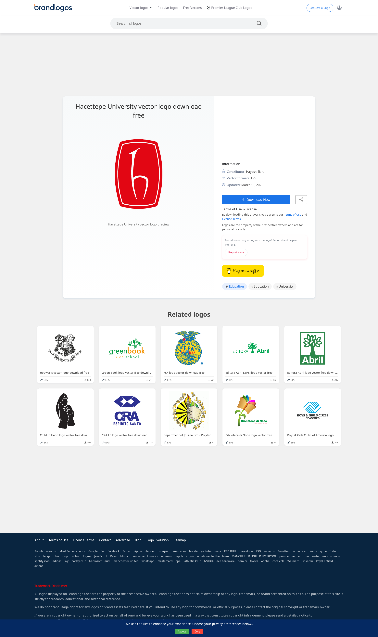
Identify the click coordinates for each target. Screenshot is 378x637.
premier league (289, 556)
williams (269, 551)
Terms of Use (292, 214)
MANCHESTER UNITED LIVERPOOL (254, 556)
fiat (103, 551)
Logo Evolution (157, 540)
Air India (330, 551)
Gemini (242, 561)
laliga (47, 556)
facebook (114, 551)
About (39, 540)
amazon (166, 556)
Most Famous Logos (72, 551)
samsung (316, 551)
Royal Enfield (324, 561)
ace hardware (226, 561)
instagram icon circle (326, 556)
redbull (75, 556)
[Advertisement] (189, 64)
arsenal (39, 566)
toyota (254, 561)
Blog (138, 540)
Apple (138, 551)
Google (93, 551)
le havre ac (300, 551)
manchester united (126, 561)
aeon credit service (145, 556)
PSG (258, 551)
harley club (78, 561)
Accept (182, 631)
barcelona (246, 551)
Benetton (284, 551)
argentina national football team (207, 556)
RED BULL (230, 551)
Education (236, 286)
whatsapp (148, 561)
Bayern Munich (120, 556)
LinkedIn (307, 561)
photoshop (61, 556)
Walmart (293, 561)
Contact (105, 540)
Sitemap (180, 540)
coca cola (278, 561)
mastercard (165, 561)
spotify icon (42, 561)
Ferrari (126, 551)
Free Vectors (192, 8)
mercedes (179, 551)
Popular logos (168, 8)
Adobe (265, 561)
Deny (197, 631)
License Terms (83, 540)
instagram (163, 551)
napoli (179, 556)
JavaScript (100, 556)
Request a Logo (319, 8)
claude (149, 551)
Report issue (236, 252)
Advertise (123, 540)
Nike (37, 556)
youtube (206, 551)
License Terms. (232, 219)
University (286, 286)
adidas (57, 561)
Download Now (258, 199)
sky (66, 561)
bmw (306, 556)
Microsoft (95, 561)
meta (217, 551)
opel (178, 561)
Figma (87, 556)
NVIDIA (209, 561)
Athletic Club (192, 561)
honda (193, 551)
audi (107, 561)
